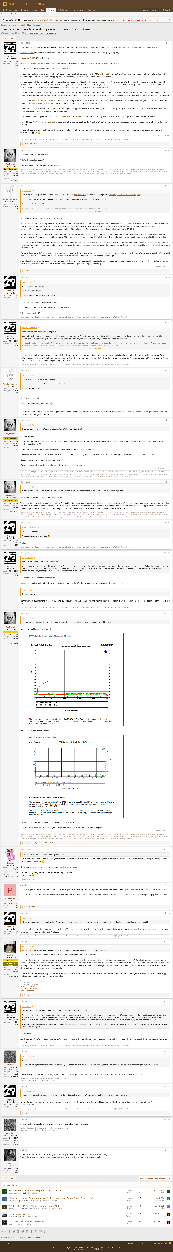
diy (26, 33)
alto (10, 1224)
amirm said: (26, 1006)
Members (91, 10)
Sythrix (6, 33)
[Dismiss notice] (169, 20)
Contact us (132, 1243)
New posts (5, 14)
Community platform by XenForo (73, 1248)
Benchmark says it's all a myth (33, 63)
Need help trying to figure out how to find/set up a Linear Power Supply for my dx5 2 (51, 1198)
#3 (169, 186)
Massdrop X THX (27, 58)
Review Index (38, 10)
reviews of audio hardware (47, 20)
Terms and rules (144, 1243)
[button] (70, 10)
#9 (169, 522)
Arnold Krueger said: (29, 328)
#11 (169, 613)
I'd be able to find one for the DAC (67, 116)
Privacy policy (157, 1243)
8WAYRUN (98, 1250)
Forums (51, 10)
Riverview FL (13, 180)
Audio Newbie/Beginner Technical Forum (42, 1201)
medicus (163, 1208)
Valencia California (11, 876)
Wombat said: (27, 1091)
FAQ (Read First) (10, 10)
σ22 (107, 74)
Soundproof (13, 1193)
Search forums (16, 14)
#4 (169, 277)
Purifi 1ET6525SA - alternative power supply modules (35, 1190)
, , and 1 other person (42, 843)
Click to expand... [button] (95, 211)
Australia (14, 1076)
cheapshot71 (13, 1201)
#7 (169, 420)
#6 (169, 370)
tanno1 (11, 1216)
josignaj (11, 1208)
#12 (169, 849)
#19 (169, 1120)
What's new (63, 10)
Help (166, 1243)
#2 (169, 150)
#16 (169, 1002)
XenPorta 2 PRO (76, 1250)
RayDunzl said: (27, 282)
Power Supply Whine (19, 1213)
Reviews (24, 10)
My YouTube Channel (27, 991)
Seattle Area (13, 976)
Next (11, 38)
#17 (169, 1051)
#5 (169, 323)
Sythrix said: (26, 191)
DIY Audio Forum (34, 1193)
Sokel (164, 1216)
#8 (169, 482)
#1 (169, 43)
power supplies (50, 33)
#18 (169, 1086)
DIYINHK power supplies (43, 122)
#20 (169, 1150)
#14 (169, 913)
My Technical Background (29, 988)
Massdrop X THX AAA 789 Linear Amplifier (140, 47)
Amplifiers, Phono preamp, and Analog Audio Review (43, 1208)
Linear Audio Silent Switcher (44, 100)
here (117, 20)
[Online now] (10, 952)
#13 (169, 885)
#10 (169, 553)
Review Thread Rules (27, 986)
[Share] (166, 43)
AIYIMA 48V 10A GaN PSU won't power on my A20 (34, 1206)
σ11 (101, 74)
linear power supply (36, 33)
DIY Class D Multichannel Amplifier (26, 1221)
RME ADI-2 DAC (88, 47)
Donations (78, 10)
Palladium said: (27, 918)
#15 (169, 942)
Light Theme (8, 1243)
